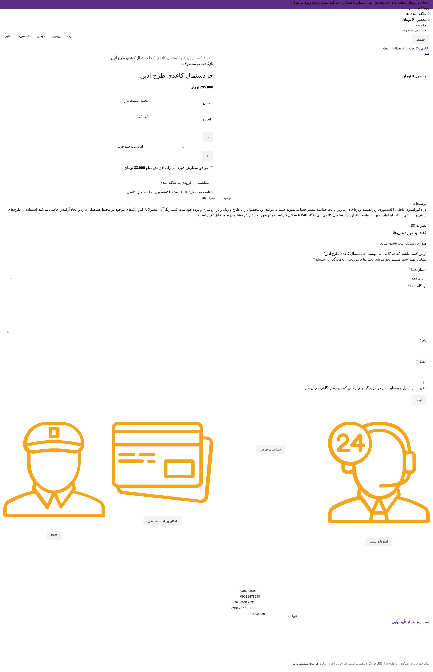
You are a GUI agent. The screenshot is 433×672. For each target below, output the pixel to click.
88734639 (258, 614)
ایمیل (421, 361)
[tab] (225, 198)
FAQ (54, 535)
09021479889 (250, 596)
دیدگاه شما (417, 286)
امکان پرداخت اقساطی (162, 521)
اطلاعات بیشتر (379, 541)
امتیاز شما (417, 270)
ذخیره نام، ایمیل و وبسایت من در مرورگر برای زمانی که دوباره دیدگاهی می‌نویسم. (365, 388)
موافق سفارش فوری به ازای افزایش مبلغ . (166, 168)
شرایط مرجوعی (270, 449)
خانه (209, 58)
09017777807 (241, 608)
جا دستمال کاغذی (169, 58)
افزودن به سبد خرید (130, 146)
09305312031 (245, 602)
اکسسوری (194, 58)
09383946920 (248, 591)
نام (423, 340)
